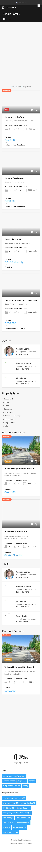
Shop (7, 406)
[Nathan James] (9, 355)
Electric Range (23, 808)
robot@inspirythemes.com (26, 352)
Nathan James (23, 349)
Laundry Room (22, 823)
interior (31, 781)
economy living (9, 781)
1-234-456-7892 (22, 369)
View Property (21, 109)
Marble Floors (19, 827)
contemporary (19, 776)
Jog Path (8, 823)
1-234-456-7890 (22, 621)
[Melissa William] (9, 370)
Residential (8, 409)
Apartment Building (12, 416)
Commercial (8, 399)
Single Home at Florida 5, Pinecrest (21, 300)
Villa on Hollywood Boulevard (19, 468)
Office (7, 402)
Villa (6, 426)
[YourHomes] (21, 3)
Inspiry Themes (26, 843)
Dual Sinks (8, 808)
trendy (25, 786)
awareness (7, 776)
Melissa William (23, 363)
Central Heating (27, 803)
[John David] (9, 622)
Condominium (10, 419)
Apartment (9, 412)
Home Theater (23, 818)
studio (17, 786)
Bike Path (20, 798)
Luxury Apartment (13, 239)
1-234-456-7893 (22, 354)
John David (21, 616)
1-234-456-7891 (22, 384)
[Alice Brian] (9, 385)
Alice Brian (21, 378)
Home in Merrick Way (14, 117)
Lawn (6, 827)
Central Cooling (10, 803)
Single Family (10, 423)
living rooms (8, 786)
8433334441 (10, 8)
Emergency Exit (10, 813)
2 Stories (8, 798)
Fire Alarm (25, 813)
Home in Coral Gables (14, 178)
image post (22, 781)
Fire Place (8, 818)
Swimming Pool (10, 832)
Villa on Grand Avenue (15, 531)
